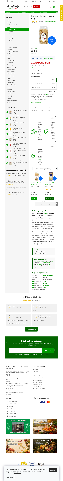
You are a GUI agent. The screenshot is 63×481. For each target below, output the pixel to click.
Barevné (11, 36)
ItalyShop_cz (12, 409)
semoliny (47, 94)
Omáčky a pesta (11, 65)
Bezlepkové (12, 38)
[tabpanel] (37, 186)
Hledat (36, 6)
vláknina (38, 265)
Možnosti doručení (35, 68)
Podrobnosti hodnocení (50, 21)
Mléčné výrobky (11, 76)
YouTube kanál (12, 413)
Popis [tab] (32, 204)
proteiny (45, 265)
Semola (45, 213)
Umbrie (45, 283)
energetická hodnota (38, 261)
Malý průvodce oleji (11, 389)
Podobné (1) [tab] (39, 204)
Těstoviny (9, 27)
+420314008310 (13, 404)
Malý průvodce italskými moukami (14, 392)
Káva (8, 45)
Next (56, 168)
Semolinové (12, 29)
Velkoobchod (36, 376)
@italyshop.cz (12, 416)
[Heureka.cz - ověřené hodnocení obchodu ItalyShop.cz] (24, 464)
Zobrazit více (31, 329)
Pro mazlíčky (10, 82)
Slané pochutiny (11, 56)
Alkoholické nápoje (12, 47)
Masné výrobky (11, 71)
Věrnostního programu (47, 58)
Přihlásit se (48, 350)
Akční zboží (10, 89)
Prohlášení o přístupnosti (39, 388)
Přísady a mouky (11, 69)
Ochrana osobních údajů (39, 386)
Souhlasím (53, 470)
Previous (31, 168)
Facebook (11, 406)
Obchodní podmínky (38, 380)
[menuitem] (8, 12)
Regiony (9, 98)
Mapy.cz (39, 159)
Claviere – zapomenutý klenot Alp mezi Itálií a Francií (17, 378)
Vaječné (11, 31)
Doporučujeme (11, 91)
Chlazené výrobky (11, 85)
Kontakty (25, 1)
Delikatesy (9, 23)
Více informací (17, 473)
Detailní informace (35, 102)
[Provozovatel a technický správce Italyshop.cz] (41, 464)
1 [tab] (41, 201)
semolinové (46, 285)
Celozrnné (11, 34)
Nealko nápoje (10, 49)
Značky (9, 102)
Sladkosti (9, 54)
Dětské (10, 40)
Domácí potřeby (11, 80)
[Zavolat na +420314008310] (8, 1)
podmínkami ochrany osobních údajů (39, 354)
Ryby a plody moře (11, 73)
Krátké (44, 287)
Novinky (9, 87)
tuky (52, 261)
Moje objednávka (37, 384)
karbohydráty (39, 264)
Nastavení (10, 477)
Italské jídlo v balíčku (12, 25)
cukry (50, 264)
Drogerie (9, 78)
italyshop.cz (12, 411)
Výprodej (9, 96)
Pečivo (8, 58)
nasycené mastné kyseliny (45, 262)
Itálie (44, 281)
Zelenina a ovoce (11, 67)
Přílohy (9, 42)
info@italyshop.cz (13, 401)
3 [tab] (44, 201)
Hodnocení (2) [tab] (47, 204)
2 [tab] (42, 201)
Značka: (36, 23)
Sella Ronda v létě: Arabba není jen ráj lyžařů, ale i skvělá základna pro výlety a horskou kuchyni (17, 372)
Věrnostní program (12, 100)
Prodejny (34, 1)
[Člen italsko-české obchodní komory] (32, 464)
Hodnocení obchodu (31, 297)
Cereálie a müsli (11, 60)
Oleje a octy (10, 62)
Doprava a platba (37, 382)
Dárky (8, 20)
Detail (34, 198)
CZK (48, 1)
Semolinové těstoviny (48, 275)
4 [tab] (46, 201)
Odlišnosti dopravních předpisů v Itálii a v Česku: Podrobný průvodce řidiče (16, 384)
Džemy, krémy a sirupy (12, 51)
